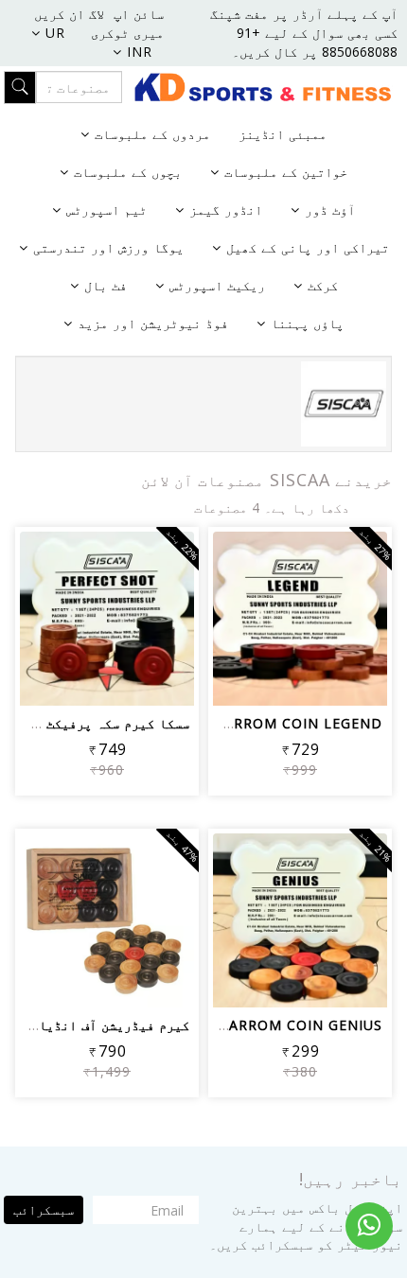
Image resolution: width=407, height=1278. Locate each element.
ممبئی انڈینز (283, 134)
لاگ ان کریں (69, 14)
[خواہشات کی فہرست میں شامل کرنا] (300, 626)
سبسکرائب (43, 1209)
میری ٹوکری (127, 33)
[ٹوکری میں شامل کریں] (346, 626)
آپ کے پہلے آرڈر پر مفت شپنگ (304, 14)
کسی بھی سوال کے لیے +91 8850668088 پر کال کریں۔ (315, 42)
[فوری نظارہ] (300, 678)
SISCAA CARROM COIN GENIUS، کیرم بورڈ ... (228, 1025)
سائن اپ (139, 14)
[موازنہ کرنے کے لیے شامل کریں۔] (255, 626)
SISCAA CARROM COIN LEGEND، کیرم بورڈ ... (225, 723)
